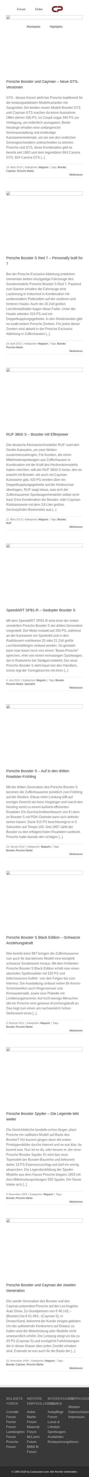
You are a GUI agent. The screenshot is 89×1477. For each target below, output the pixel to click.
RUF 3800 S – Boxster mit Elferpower (37, 434)
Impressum (76, 1417)
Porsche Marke (25, 171)
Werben (74, 1407)
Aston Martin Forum (31, 1417)
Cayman (11, 171)
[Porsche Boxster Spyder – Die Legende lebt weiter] (44, 1076)
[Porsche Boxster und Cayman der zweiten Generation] (44, 1247)
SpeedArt (29, 684)
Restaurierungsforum (63, 1442)
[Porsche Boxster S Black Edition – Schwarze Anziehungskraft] (44, 899)
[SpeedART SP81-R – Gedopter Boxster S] (44, 572)
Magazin (43, 167)
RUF (8, 523)
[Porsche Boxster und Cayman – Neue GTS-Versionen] (44, 44)
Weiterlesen (76, 174)
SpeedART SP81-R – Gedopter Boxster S (40, 610)
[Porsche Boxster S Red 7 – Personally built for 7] (44, 220)
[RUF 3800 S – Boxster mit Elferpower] (44, 396)
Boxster (62, 167)
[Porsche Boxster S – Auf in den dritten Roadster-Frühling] (44, 733)
